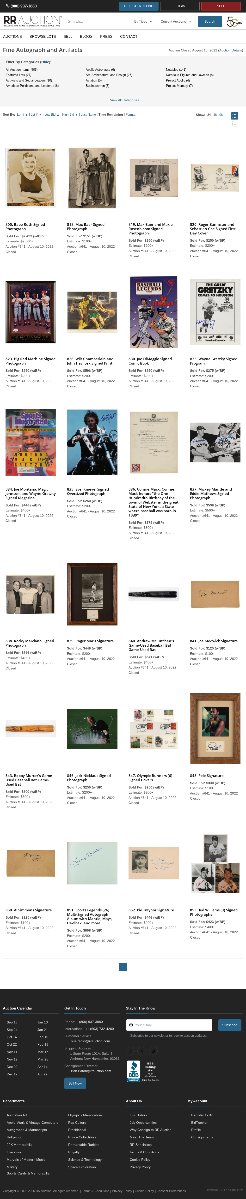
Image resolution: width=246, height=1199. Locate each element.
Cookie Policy (140, 1159)
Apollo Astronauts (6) (100, 69)
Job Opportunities (143, 1122)
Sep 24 (12, 1030)
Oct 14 (12, 1037)
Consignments (202, 1137)
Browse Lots (43, 36)
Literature (14, 1152)
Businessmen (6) (97, 86)
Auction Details (230, 50)
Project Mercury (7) (179, 86)
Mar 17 (42, 1052)
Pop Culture (77, 1122)
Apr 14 (42, 1067)
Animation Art (17, 1115)
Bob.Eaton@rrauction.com (91, 1071)
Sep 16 (12, 1022)
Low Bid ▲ (52, 114)
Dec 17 (12, 1074)
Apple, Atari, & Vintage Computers (32, 1122)
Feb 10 (42, 1037)
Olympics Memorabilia (85, 1115)
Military (12, 1167)
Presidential (77, 1130)
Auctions (12, 36)
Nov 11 (12, 1052)
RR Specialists (141, 1145)
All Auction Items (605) (21, 69)
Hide (45, 62)
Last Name (88, 114)
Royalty (74, 1152)
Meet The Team (142, 1137)
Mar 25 (42, 1059)
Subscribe (229, 1025)
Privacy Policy (140, 1167)
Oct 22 (12, 1044)
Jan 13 (42, 1022)
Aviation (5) (94, 80)
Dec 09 (12, 1067)
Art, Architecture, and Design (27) (109, 75)
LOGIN (180, 6)
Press (106, 36)
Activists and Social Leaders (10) (29, 80)
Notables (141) (176, 69)
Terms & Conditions (144, 1152)
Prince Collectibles (82, 1137)
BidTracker (199, 1122)
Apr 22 (42, 1074)
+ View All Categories (123, 100)
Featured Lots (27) (18, 75)
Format (130, 114)
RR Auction (43, 1191)
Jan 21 (42, 1030)
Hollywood (14, 1137)
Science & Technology (85, 1159)
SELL (221, 6)
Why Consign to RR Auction (151, 1130)
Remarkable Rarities (83, 1145)
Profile (196, 1130)
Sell (68, 36)
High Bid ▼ (70, 114)
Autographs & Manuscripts (27, 1130)
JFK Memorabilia (19, 1145)
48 (215, 115)
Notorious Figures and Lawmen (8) (190, 75)
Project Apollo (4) (178, 80)
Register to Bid (202, 1115)
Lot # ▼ (36, 114)
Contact (128, 36)
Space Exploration (82, 1167)
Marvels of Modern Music (26, 1159)
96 (221, 115)
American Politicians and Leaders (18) (32, 86)
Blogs (86, 36)
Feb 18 (42, 1044)
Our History (138, 1115)
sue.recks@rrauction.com (90, 1041)
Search (209, 21)
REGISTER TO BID (139, 6)
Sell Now (75, 1083)
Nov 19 (12, 1059)
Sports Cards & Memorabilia (28, 1173)
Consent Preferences (171, 1191)
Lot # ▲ (22, 114)
